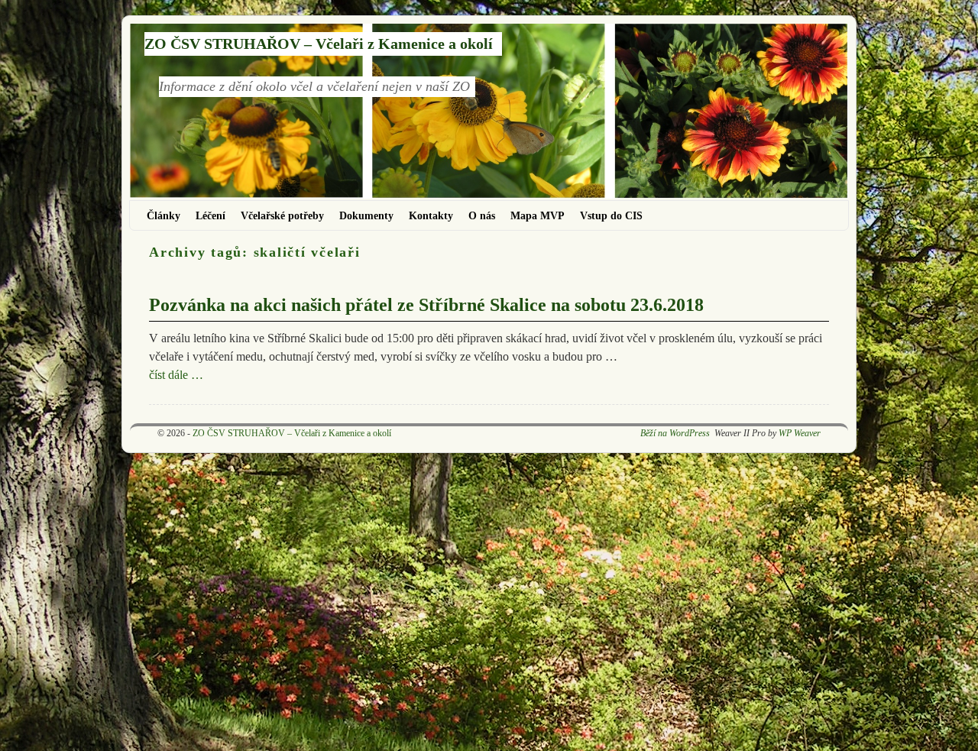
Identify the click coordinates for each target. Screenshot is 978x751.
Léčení (210, 215)
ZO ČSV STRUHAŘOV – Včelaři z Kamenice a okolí (318, 43)
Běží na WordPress (675, 433)
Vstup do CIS (611, 215)
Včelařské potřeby (282, 215)
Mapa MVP (537, 215)
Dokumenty (366, 215)
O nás (481, 215)
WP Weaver (800, 433)
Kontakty (431, 215)
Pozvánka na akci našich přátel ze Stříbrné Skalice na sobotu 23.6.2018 (426, 305)
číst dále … (176, 374)
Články (163, 215)
